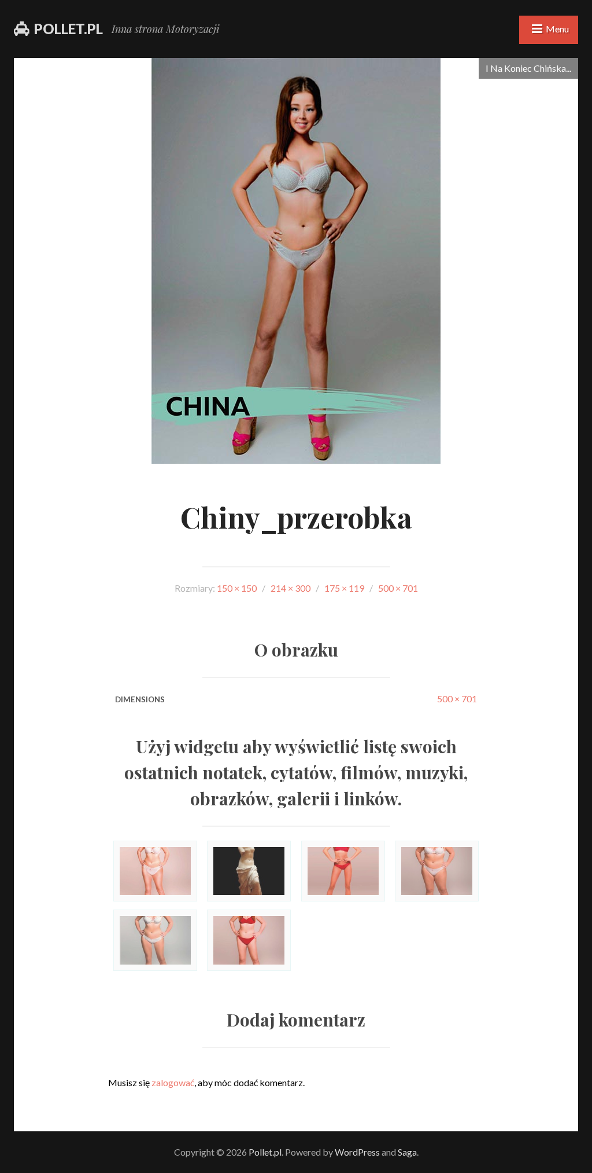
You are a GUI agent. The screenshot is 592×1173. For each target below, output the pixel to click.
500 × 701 (457, 698)
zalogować (172, 1082)
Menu (557, 28)
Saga (407, 1151)
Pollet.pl (68, 28)
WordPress (357, 1151)
